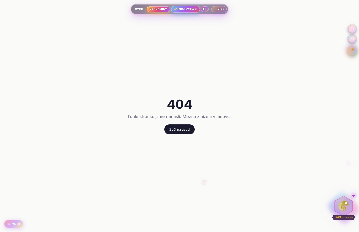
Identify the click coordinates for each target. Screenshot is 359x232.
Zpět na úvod (179, 129)
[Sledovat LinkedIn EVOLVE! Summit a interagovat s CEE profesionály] (352, 29)
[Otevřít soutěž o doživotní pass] (352, 51)
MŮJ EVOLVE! (188, 9)
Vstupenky (158, 9)
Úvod (139, 9)
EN (205, 9)
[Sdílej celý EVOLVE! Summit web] (352, 39)
